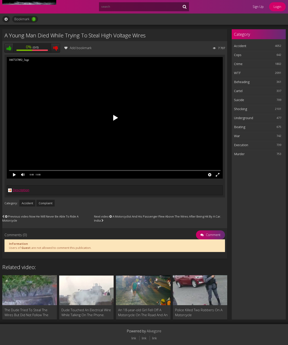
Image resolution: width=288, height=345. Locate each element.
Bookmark (24, 19)
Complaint (45, 203)
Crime (238, 64)
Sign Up (258, 7)
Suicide (239, 100)
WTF (237, 73)
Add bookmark (81, 48)
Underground (243, 118)
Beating (239, 127)
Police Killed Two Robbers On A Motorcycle (199, 312)
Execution (241, 145)
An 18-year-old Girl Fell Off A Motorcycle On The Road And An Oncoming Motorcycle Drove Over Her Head (143, 312)
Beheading (242, 82)
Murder (239, 154)
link (133, 338)
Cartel (238, 91)
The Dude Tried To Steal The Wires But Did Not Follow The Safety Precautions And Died (26, 312)
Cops (237, 55)
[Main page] (29, 7)
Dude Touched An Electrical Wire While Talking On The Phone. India (86, 312)
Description (21, 190)
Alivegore (154, 331)
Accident (27, 203)
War (237, 136)
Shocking (240, 109)
